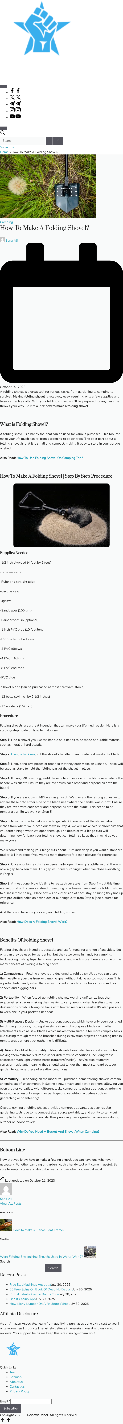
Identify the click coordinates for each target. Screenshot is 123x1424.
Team (13, 1372)
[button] (49, 141)
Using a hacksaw (23, 754)
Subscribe (10, 1408)
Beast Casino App (23, 1299)
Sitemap (16, 1377)
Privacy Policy (19, 1391)
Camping (6, 222)
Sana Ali (6, 1199)
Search (5, 1261)
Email (5, 1401)
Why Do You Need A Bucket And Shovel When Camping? (58, 1131)
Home (4, 152)
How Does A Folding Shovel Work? (42, 922)
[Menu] (3, 86)
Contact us (17, 1386)
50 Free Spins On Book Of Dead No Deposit (41, 1289)
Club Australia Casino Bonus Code (34, 1294)
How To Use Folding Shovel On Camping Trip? (50, 458)
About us (16, 1382)
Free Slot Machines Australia (30, 1284)
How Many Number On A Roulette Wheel (40, 1304)
